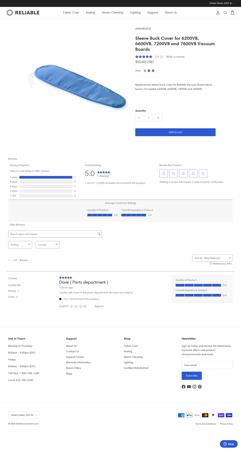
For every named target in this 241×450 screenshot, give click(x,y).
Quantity (140, 110)
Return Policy (73, 367)
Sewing (90, 12)
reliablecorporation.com (27, 423)
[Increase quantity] (158, 118)
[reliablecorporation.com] (23, 12)
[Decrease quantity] (139, 118)
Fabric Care (71, 12)
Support (152, 12)
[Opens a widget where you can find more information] (229, 444)
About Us (171, 12)
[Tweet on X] (145, 70)
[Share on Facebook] (149, 70)
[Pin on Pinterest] (153, 70)
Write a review (175, 56)
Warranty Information (78, 362)
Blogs (69, 373)
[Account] (217, 13)
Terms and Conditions (205, 424)
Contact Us (72, 351)
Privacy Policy (226, 424)
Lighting (135, 12)
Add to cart (175, 132)
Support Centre (75, 356)
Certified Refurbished (136, 367)
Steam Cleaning (112, 12)
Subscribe (192, 375)
